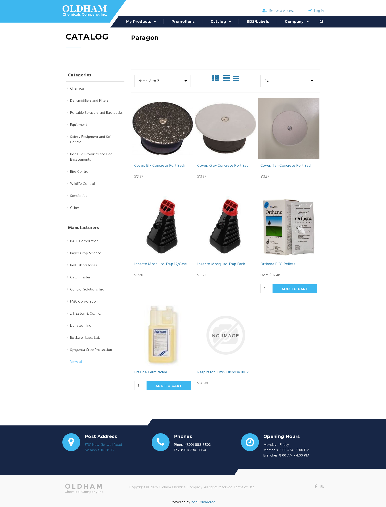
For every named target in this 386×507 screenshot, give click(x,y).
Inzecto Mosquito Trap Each (221, 264)
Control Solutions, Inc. (87, 289)
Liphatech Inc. (80, 326)
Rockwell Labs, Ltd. (85, 338)
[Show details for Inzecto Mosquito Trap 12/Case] (162, 227)
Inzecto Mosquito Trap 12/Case (160, 264)
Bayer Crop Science (85, 253)
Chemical (77, 89)
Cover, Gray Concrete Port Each (223, 166)
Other (74, 208)
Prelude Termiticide (150, 372)
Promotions (183, 21)
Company (294, 21)
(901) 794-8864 (193, 450)
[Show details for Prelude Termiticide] (162, 335)
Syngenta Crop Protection (91, 350)
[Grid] (217, 78)
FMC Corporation (84, 302)
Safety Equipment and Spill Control (91, 139)
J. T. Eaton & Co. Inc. (85, 314)
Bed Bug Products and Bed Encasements (91, 157)
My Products (138, 21)
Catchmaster (80, 277)
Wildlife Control (82, 184)
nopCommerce (203, 502)
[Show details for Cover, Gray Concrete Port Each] (225, 128)
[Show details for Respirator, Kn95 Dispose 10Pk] (225, 335)
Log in (319, 11)
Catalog (218, 21)
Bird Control (79, 172)
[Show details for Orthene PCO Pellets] (288, 227)
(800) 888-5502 (198, 445)
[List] (227, 78)
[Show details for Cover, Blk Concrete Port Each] (162, 128)
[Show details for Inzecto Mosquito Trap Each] (225, 227)
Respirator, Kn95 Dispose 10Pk (223, 372)
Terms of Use (244, 487)
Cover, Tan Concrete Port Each (286, 166)
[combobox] (162, 81)
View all (76, 362)
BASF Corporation (84, 241)
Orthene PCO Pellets (277, 264)
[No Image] (236, 78)
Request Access (281, 11)
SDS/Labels (258, 21)
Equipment (78, 125)
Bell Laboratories (83, 265)
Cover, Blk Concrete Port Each (159, 166)
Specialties (78, 196)
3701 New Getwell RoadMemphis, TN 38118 (103, 447)
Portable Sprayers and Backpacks (96, 113)
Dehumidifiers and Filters (89, 101)
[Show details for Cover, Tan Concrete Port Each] (288, 128)
